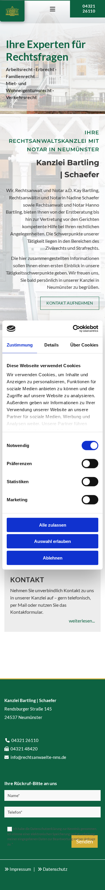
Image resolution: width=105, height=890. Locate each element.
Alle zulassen (52, 524)
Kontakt (27, 580)
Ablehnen (52, 557)
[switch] (90, 463)
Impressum (20, 869)
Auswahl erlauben (52, 541)
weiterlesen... (82, 620)
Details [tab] (51, 344)
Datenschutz (55, 869)
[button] (52, 9)
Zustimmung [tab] (20, 344)
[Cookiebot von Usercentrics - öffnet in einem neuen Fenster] (74, 329)
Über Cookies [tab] (84, 344)
